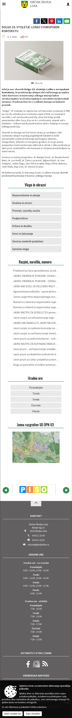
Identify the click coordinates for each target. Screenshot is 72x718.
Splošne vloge (20, 249)
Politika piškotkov (37, 707)
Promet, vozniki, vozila (26, 210)
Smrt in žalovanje (22, 233)
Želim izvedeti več (12, 713)
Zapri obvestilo (33, 713)
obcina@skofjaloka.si (38, 544)
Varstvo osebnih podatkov (27, 241)
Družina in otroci (22, 203)
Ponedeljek (36, 387)
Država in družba (22, 226)
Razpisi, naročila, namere (35, 261)
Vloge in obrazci (35, 184)
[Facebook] (27, 666)
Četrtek (36, 405)
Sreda (36, 399)
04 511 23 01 (38, 540)
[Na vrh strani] (36, 503)
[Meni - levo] (4, 3)
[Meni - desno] (68, 3)
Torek (36, 393)
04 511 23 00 (38, 535)
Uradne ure (36, 554)
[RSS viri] (44, 666)
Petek (35, 411)
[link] (36, 21)
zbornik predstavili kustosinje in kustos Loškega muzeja (35, 174)
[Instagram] (35, 666)
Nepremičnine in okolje (26, 195)
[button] (6, 490)
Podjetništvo (20, 218)
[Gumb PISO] (33, 489)
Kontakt (36, 516)
